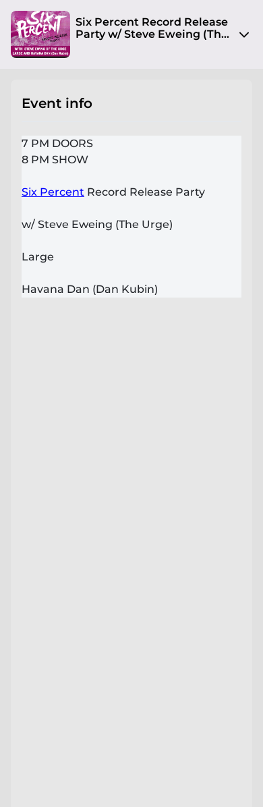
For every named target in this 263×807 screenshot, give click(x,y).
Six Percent (53, 192)
